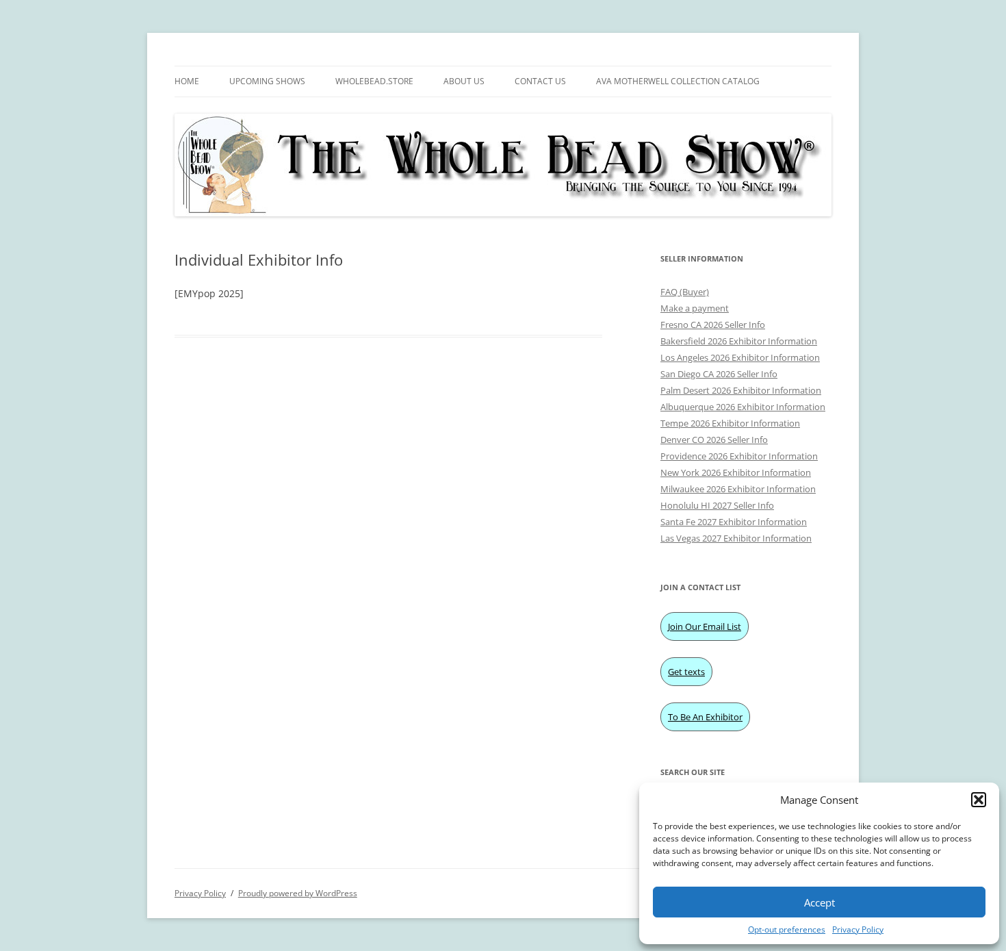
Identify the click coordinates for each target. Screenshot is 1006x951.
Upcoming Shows (267, 81)
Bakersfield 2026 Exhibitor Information (738, 341)
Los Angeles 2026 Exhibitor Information (740, 357)
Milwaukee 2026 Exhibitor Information (738, 489)
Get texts (686, 671)
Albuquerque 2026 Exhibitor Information (742, 407)
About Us (464, 81)
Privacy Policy (858, 929)
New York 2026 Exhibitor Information (735, 472)
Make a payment (694, 308)
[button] (978, 800)
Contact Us (540, 81)
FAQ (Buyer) (684, 292)
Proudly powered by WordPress (297, 893)
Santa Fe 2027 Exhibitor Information (733, 522)
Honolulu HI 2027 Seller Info (717, 505)
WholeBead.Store (374, 81)
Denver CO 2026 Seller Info (714, 439)
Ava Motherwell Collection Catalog (678, 81)
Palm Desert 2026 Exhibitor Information (740, 390)
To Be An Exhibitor (705, 717)
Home (187, 81)
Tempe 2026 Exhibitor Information (730, 423)
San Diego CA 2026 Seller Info (718, 374)
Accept (819, 902)
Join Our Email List (704, 626)
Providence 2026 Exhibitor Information (739, 456)
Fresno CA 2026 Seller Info (712, 324)
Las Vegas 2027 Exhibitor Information (736, 538)
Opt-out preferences (786, 929)
